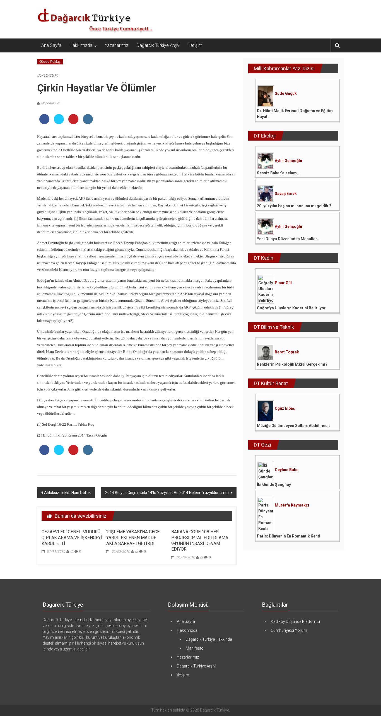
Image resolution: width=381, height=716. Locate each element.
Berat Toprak (287, 352)
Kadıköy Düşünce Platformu (295, 621)
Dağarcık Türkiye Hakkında (209, 639)
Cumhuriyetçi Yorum (289, 630)
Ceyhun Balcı (286, 469)
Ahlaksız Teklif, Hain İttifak (67, 492)
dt (71, 551)
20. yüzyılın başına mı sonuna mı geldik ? (294, 206)
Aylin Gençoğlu (288, 160)
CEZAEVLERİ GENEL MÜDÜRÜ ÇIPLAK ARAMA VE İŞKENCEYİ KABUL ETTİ (72, 537)
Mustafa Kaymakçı (292, 505)
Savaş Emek (286, 193)
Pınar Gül (283, 283)
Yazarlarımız (116, 45)
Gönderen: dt (50, 103)
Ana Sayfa (51, 45)
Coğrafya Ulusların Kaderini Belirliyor (291, 308)
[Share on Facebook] (44, 122)
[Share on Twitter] (59, 122)
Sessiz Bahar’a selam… (278, 173)
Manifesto (195, 648)
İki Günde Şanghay (274, 484)
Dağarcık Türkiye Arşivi (158, 45)
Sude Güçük (286, 93)
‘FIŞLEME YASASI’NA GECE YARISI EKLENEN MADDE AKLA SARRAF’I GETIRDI (133, 537)
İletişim (195, 45)
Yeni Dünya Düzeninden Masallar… (288, 239)
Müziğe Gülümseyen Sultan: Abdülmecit (293, 425)
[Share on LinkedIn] (88, 122)
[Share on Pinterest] (73, 122)
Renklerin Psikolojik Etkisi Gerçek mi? (292, 364)
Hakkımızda (81, 45)
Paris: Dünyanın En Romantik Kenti (288, 536)
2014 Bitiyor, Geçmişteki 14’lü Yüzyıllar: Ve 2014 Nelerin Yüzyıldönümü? (167, 492)
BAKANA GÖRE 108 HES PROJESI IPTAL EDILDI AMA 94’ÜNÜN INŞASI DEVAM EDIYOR (199, 540)
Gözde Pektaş (50, 62)
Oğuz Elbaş (285, 408)
